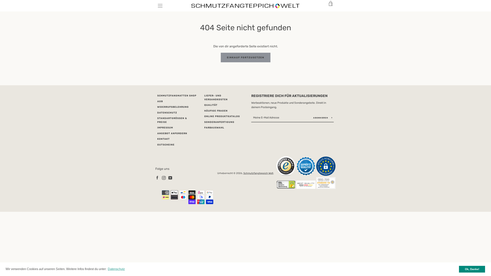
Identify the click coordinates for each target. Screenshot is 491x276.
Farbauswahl (214, 127)
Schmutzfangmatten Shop (176, 95)
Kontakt (163, 139)
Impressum (165, 127)
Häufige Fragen (216, 110)
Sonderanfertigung (219, 122)
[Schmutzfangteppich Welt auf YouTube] (170, 177)
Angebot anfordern (172, 133)
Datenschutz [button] (116, 269)
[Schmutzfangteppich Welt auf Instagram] (164, 177)
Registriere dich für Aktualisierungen (289, 96)
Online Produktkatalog (222, 116)
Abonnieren (321, 118)
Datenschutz (167, 112)
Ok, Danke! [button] (472, 269)
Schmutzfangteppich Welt (258, 173)
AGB (160, 101)
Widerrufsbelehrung (173, 107)
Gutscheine (166, 144)
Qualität (210, 105)
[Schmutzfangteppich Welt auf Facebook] (157, 177)
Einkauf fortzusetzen (245, 57)
